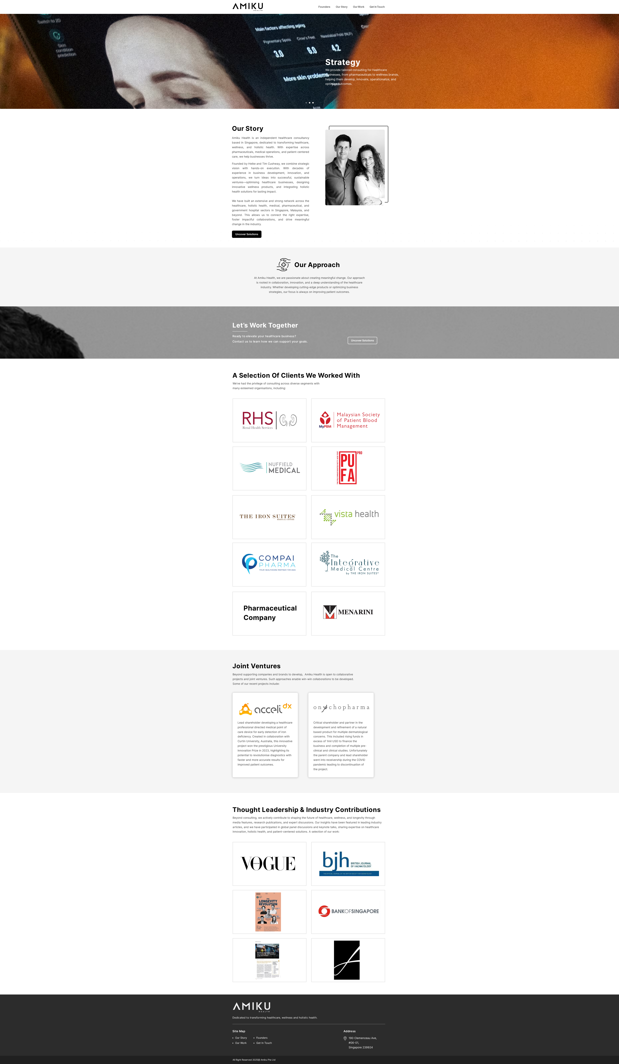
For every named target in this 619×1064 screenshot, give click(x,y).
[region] (269, 420)
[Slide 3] (313, 103)
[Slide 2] (309, 103)
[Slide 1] (306, 103)
